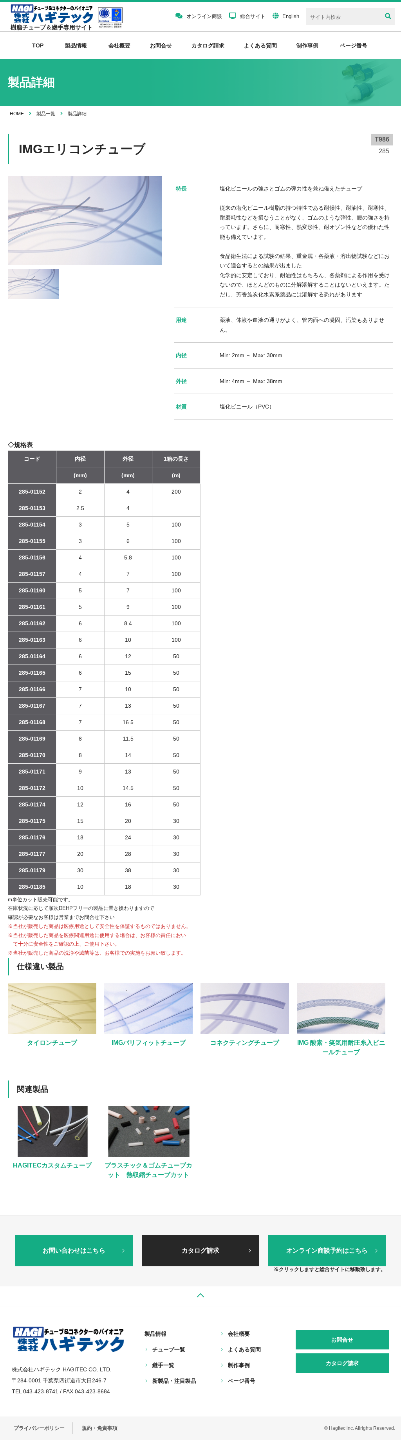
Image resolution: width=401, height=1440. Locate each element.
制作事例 (307, 45)
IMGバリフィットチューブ (149, 1042)
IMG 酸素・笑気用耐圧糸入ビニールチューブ (341, 1047)
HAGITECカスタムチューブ (52, 1165)
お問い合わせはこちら (74, 1250)
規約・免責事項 (99, 1428)
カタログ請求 (207, 45)
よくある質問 (260, 45)
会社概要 (119, 45)
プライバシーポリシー (39, 1428)
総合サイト (253, 16)
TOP (37, 45)
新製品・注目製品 (174, 1381)
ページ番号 (241, 1381)
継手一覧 (163, 1365)
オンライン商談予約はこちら (327, 1250)
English (290, 16)
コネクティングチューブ (244, 1042)
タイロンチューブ (52, 1042)
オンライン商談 (204, 16)
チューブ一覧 (168, 1349)
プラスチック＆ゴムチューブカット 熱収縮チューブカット (148, 1170)
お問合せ (161, 45)
